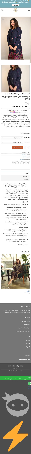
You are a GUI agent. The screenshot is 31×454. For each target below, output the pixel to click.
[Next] (24, 61)
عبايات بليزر (24, 154)
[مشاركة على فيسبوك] (26, 162)
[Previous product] (26, 103)
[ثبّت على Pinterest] (18, 162)
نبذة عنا (28, 340)
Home (28, 94)
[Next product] (28, 103)
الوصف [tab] (27, 173)
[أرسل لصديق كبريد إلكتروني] (21, 162)
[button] (29, 10)
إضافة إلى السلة (17, 148)
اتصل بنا (28, 347)
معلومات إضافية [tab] (25, 176)
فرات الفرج (22, 159)
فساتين (14, 368)
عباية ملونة (25, 157)
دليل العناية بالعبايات (24, 359)
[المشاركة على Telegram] (13, 162)
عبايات (17, 368)
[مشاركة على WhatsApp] (28, 162)
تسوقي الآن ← (16, 5)
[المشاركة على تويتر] (23, 162)
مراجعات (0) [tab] (26, 179)
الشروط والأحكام (26, 321)
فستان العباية (27, 142)
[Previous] (28, 61)
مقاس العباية (27, 137)
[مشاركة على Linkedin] (15, 162)
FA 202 (28, 291)
